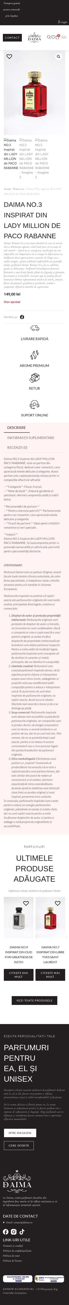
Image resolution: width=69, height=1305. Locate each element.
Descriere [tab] (16, 427)
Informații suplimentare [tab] (30, 438)
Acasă (7, 189)
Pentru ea (18, 189)
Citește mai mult (18, 974)
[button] (58, 56)
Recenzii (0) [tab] (17, 447)
